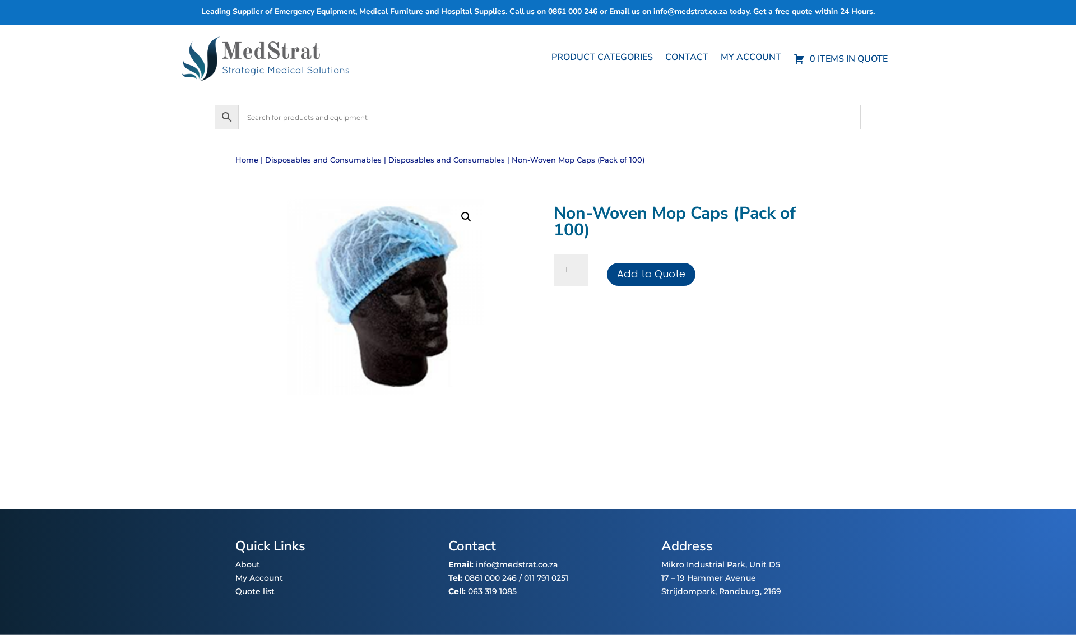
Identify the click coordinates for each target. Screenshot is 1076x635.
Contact (686, 58)
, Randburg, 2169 (748, 591)
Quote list (255, 591)
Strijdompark (688, 591)
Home (246, 160)
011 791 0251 (546, 578)
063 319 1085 (492, 591)
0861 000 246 (489, 578)
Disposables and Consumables (323, 160)
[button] (466, 217)
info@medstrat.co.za (690, 11)
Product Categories (602, 58)
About (247, 564)
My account (751, 58)
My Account (259, 578)
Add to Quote (651, 274)
